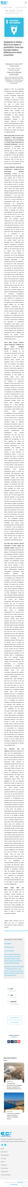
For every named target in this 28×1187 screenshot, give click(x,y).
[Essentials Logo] (6, 1134)
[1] (20, 779)
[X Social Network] (12, 1041)
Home (6, 10)
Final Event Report (9, 947)
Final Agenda (7, 943)
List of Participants (9, 951)
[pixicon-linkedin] (5, 1145)
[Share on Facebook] (8, 1041)
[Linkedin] (15, 1041)
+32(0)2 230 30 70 (21, 7)
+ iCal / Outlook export (14, 1022)
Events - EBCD (12, 10)
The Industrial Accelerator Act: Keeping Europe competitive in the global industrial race (14, 1086)
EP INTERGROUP (15, 1004)
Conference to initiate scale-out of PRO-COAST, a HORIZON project (13, 1116)
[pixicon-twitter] (2, 1145)
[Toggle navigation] (25, 2)
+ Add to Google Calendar (14, 1017)
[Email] (18, 1041)
